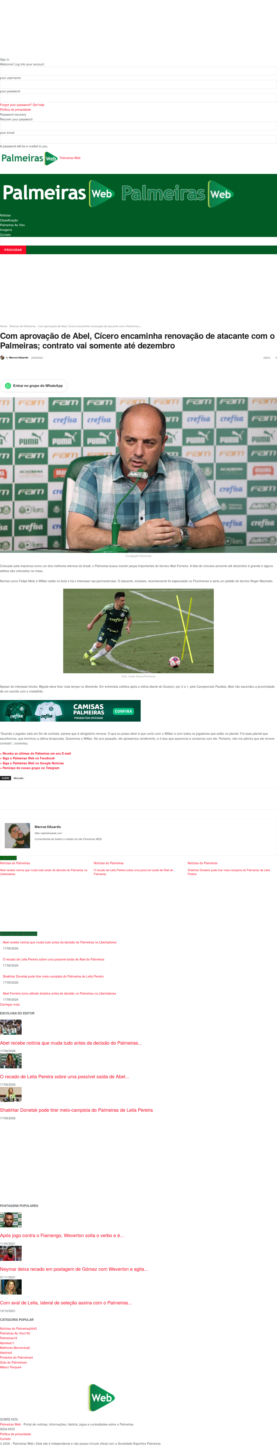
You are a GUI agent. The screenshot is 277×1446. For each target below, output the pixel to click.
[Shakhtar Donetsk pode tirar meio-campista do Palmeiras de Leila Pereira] (11, 1094)
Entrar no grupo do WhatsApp (38, 386)
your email (7, 132)
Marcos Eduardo (18, 357)
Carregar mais (10, 1004)
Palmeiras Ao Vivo (12, 225)
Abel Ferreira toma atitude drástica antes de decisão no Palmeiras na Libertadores (59, 993)
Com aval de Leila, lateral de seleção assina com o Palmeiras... (66, 1302)
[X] (39, 368)
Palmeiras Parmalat (14, 1145)
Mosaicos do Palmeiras (16, 1172)
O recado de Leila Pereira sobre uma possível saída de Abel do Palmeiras (53, 959)
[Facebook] (30, 368)
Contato (5, 234)
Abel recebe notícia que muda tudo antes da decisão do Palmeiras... (71, 1042)
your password (10, 91)
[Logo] (59, 193)
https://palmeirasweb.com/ (48, 833)
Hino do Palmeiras (13, 1165)
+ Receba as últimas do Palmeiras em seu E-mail (35, 753)
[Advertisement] (138, 289)
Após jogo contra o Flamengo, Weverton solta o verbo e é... (62, 1235)
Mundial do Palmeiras (15, 1193)
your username (10, 78)
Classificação (9, 220)
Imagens (6, 229)
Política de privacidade (15, 109)
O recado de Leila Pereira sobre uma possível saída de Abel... (64, 1076)
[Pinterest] (49, 368)
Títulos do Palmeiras (14, 1186)
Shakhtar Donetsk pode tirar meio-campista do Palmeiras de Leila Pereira (53, 976)
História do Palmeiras (15, 1131)
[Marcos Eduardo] (3, 357)
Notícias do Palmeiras (23, 326)
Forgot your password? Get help (22, 104)
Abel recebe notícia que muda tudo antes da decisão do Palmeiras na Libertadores (59, 942)
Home (3, 326)
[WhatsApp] (59, 368)
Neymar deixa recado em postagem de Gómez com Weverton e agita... (74, 1268)
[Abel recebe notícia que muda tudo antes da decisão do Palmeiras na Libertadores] (11, 1027)
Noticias (5, 215)
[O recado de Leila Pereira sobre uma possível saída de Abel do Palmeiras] (11, 1060)
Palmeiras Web (10, 1424)
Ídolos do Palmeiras (14, 1179)
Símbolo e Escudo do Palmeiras (22, 1152)
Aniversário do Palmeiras (17, 1138)
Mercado (19, 778)
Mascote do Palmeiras (16, 1158)
